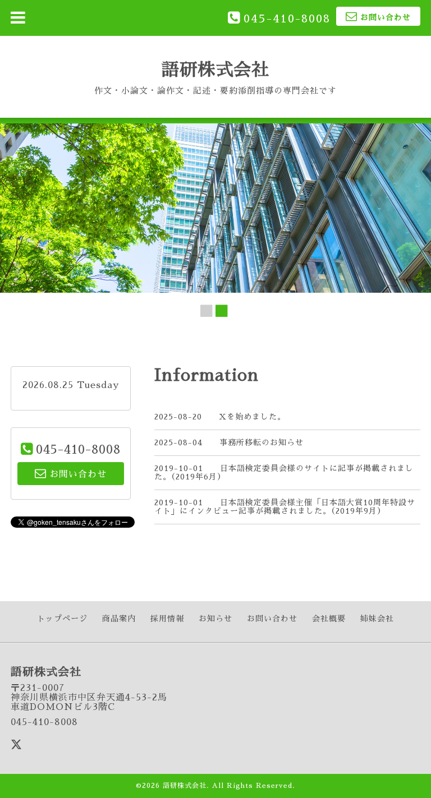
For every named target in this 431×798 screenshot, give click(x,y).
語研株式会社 (215, 70)
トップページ (62, 618)
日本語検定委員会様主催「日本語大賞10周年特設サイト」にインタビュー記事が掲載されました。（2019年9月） (284, 507)
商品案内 (119, 618)
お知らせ (215, 618)
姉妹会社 (377, 618)
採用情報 (167, 618)
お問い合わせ (272, 618)
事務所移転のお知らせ (261, 442)
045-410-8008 (287, 18)
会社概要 (329, 618)
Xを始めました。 (252, 417)
